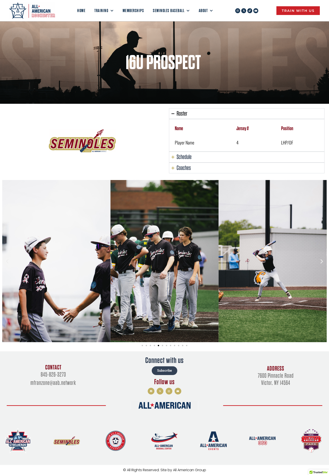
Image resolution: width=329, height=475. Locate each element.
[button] (7, 261)
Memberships (133, 10)
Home (81, 10)
